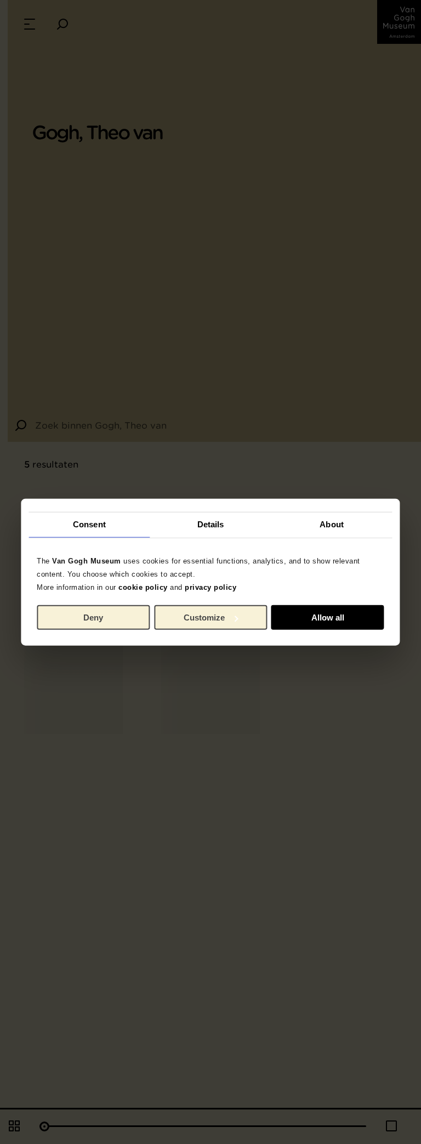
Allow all (327, 617)
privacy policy (210, 587)
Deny (93, 617)
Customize (204, 617)
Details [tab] (210, 524)
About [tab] (332, 524)
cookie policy (143, 587)
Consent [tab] (89, 524)
